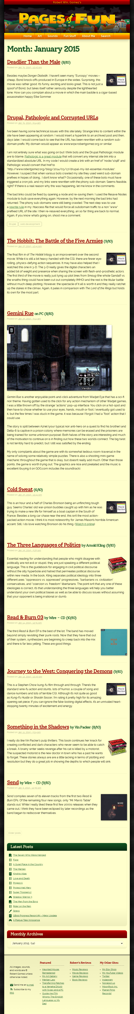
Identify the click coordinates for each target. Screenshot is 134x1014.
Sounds (53, 36)
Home (28, 36)
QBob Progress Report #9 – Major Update (35, 916)
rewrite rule (16, 207)
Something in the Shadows (38, 727)
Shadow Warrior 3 (22, 897)
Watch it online (84, 524)
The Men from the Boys (25, 902)
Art (40, 36)
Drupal (12, 224)
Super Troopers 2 (22, 892)
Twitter (106, 976)
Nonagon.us (108, 983)
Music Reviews (80, 969)
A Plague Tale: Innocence (26, 920)
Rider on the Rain (22, 906)
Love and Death (21, 878)
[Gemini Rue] (67, 358)
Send (13, 782)
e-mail (30, 985)
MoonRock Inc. (110, 987)
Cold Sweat (20, 489)
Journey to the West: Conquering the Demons (59, 671)
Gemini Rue (20, 313)
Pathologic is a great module (43, 156)
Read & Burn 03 (25, 617)
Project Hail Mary (22, 888)
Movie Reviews (80, 973)
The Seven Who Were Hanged (29, 855)
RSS (12, 993)
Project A (18, 883)
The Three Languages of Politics (43, 545)
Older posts (14, 833)
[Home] (67, 18)
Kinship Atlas (20, 874)
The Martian (19, 869)
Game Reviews (80, 976)
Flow (15, 860)
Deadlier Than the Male (33, 62)
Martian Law (48, 980)
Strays (16, 911)
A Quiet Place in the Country (28, 864)
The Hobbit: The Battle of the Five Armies (55, 241)
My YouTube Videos (112, 973)
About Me (88, 36)
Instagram (107, 980)
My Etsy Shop (109, 969)
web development (30, 224)
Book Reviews (79, 980)
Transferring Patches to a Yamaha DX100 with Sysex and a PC (53, 986)
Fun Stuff (70, 36)
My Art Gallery (49, 976)
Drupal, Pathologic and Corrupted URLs (52, 117)
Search (105, 36)
